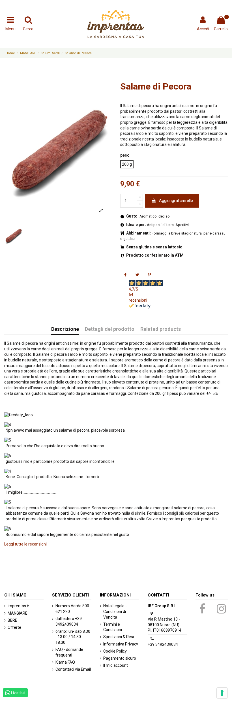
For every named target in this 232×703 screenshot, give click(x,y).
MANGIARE (17, 613)
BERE (12, 620)
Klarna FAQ (65, 662)
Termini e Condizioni (112, 627)
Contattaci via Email (73, 669)
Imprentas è (18, 606)
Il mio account (115, 665)
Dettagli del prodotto (109, 329)
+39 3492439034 (163, 644)
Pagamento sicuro (119, 658)
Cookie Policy (115, 651)
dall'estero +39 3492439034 (68, 621)
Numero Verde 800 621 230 (72, 609)
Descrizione (65, 329)
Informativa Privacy (120, 644)
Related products (160, 329)
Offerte (14, 627)
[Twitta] (137, 274)
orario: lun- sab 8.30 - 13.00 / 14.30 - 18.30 (72, 637)
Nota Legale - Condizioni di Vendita (115, 611)
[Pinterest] (149, 274)
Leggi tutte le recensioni (25, 544)
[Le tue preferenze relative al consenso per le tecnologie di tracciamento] (222, 693)
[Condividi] (125, 274)
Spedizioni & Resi (118, 636)
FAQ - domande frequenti (69, 652)
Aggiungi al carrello (176, 200)
